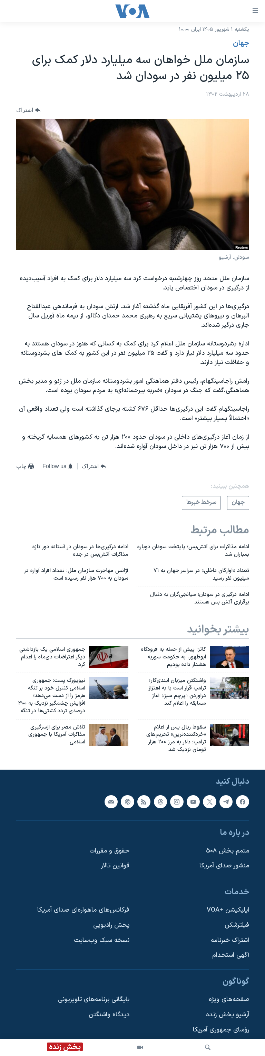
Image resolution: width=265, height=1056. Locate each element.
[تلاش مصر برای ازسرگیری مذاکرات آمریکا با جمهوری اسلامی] (108, 735)
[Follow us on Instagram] (176, 801)
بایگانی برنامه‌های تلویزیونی (93, 999)
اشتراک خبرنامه (230, 940)
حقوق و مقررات (109, 851)
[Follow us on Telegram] (226, 801)
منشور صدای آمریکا (224, 866)
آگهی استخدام (230, 955)
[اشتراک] (111, 801)
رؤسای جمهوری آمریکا (221, 1030)
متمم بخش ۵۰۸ (227, 851)
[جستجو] (207, 1047)
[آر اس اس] (143, 801)
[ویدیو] (140, 1047)
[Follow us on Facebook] (242, 801)
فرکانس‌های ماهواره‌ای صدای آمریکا (83, 910)
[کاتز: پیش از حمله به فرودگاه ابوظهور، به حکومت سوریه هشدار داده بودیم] (229, 657)
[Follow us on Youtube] (193, 801)
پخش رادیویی (111, 925)
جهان (241, 43)
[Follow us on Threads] (160, 801)
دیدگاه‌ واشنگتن (109, 1014)
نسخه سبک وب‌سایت (101, 940)
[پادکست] (127, 801)
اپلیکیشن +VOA (228, 910)
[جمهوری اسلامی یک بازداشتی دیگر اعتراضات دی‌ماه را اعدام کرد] (108, 657)
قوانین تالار (115, 866)
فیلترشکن (237, 925)
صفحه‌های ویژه (229, 999)
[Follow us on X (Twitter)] (209, 801)
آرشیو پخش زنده (227, 1014)
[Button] (28, 110)
